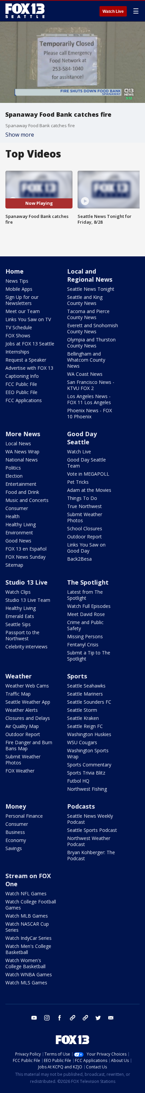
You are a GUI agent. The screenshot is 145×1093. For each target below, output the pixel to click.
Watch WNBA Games (28, 974)
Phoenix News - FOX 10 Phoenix (89, 413)
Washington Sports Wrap (88, 753)
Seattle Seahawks (86, 685)
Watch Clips (18, 592)
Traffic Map (18, 694)
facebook (59, 1017)
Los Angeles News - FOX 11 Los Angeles (89, 399)
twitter (98, 1017)
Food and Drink (22, 492)
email (111, 1017)
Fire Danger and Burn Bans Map (28, 745)
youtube (34, 1017)
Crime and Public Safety (85, 625)
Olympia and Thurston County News (91, 342)
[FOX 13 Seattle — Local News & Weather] (25, 11)
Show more (19, 134)
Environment (19, 532)
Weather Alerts (21, 710)
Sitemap (14, 565)
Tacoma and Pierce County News (88, 314)
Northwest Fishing (87, 789)
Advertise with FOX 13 (29, 368)
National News (21, 459)
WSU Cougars (82, 742)
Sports (77, 676)
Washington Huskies (89, 734)
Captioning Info (22, 376)
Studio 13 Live (26, 582)
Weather (18, 676)
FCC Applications (23, 400)
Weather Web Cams (27, 685)
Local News (18, 443)
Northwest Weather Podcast (88, 841)
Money (15, 806)
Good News (18, 540)
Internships (17, 351)
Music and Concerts (27, 500)
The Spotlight (88, 582)
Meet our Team (22, 311)
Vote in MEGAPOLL (88, 474)
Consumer (16, 508)
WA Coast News (85, 374)
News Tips (16, 281)
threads (85, 1017)
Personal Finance (24, 816)
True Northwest (84, 506)
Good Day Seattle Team (86, 462)
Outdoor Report (84, 536)
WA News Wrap (22, 451)
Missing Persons (85, 636)
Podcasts (81, 806)
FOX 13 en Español (26, 548)
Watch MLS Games (26, 982)
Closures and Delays (27, 718)
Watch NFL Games (26, 893)
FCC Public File (21, 384)
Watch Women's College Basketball (25, 963)
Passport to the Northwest (22, 635)
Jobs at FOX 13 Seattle (29, 343)
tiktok (72, 1017)
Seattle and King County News (85, 300)
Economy (15, 840)
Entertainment (20, 484)
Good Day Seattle (82, 438)
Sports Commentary (89, 764)
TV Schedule (18, 327)
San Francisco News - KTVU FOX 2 (90, 385)
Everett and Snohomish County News (92, 328)
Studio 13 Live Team (27, 600)
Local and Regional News (89, 275)
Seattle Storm (82, 710)
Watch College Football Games (30, 904)
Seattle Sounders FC (89, 702)
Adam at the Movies (89, 490)
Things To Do (82, 498)
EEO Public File (21, 392)
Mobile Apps (18, 289)
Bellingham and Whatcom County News (86, 360)
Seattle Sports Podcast (92, 830)
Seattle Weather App (27, 702)
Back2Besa (79, 559)
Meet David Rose (86, 614)
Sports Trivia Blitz (86, 772)
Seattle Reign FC (85, 726)
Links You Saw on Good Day (86, 547)
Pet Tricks (78, 482)
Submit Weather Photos (84, 517)
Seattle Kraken (83, 718)
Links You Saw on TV (28, 319)
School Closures (84, 528)
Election (14, 476)
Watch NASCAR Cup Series (27, 927)
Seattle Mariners (85, 694)
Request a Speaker (25, 360)
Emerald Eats (19, 616)
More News (22, 434)
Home (14, 271)
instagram (46, 1017)
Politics (13, 468)
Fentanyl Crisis (82, 644)
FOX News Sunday (25, 557)
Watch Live (113, 11)
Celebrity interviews (26, 646)
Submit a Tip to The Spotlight (88, 655)
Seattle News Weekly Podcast (90, 819)
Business (15, 832)
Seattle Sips (18, 624)
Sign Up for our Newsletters (21, 300)
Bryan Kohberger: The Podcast (91, 855)
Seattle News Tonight (90, 289)
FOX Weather (19, 770)
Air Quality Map (22, 726)
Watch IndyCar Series (28, 938)
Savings (13, 848)
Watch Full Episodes (89, 606)
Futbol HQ (78, 781)
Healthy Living (20, 524)
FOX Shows (17, 335)
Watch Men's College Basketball (28, 949)
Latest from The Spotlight (85, 595)
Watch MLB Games (26, 916)
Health (12, 516)
